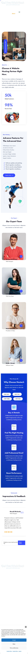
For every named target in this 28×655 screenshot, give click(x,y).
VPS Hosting (5, 616)
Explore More (8, 175)
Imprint (20, 651)
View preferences (14, 648)
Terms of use (5, 588)
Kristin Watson (10, 363)
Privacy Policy (5, 579)
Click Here (20, 542)
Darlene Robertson (11, 259)
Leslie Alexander (11, 294)
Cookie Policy (9, 651)
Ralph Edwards (10, 328)
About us (4, 582)
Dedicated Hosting (7, 613)
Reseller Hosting (6, 607)
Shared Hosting (6, 604)
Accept (14, 640)
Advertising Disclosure (8, 591)
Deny (14, 644)
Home (9, 13)
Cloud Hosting (6, 610)
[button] (25, 627)
